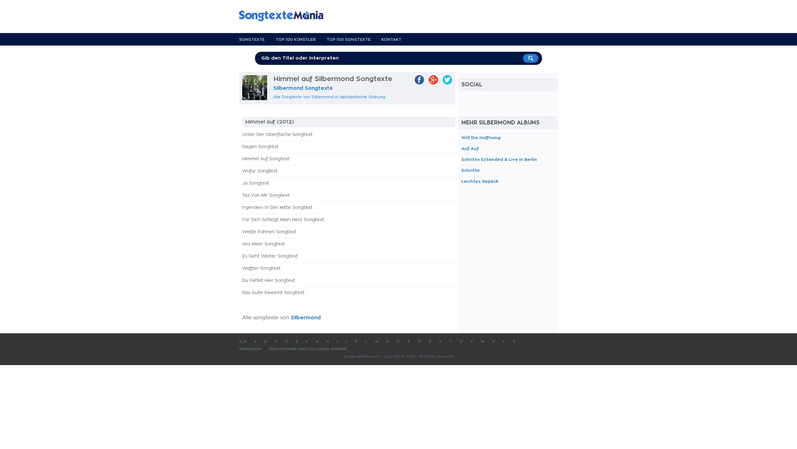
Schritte (470, 170)
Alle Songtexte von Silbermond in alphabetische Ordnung (329, 97)
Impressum (250, 349)
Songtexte (252, 39)
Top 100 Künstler (296, 39)
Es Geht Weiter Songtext (270, 256)
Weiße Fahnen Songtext (269, 232)
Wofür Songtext (260, 171)
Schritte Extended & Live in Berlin (499, 159)
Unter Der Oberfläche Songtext (277, 135)
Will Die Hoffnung (481, 138)
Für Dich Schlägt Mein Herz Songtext (283, 220)
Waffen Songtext (261, 268)
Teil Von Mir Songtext (266, 195)
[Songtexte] (284, 16)
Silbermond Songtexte (303, 88)
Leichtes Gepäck (479, 181)
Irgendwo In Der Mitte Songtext (277, 207)
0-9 (242, 341)
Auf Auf (470, 149)
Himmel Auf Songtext (266, 159)
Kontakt (391, 39)
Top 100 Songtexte (348, 39)
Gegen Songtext (260, 147)
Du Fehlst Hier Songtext (268, 280)
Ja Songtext (255, 183)
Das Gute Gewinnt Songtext (273, 293)
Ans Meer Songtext (263, 244)
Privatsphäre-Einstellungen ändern (308, 349)
